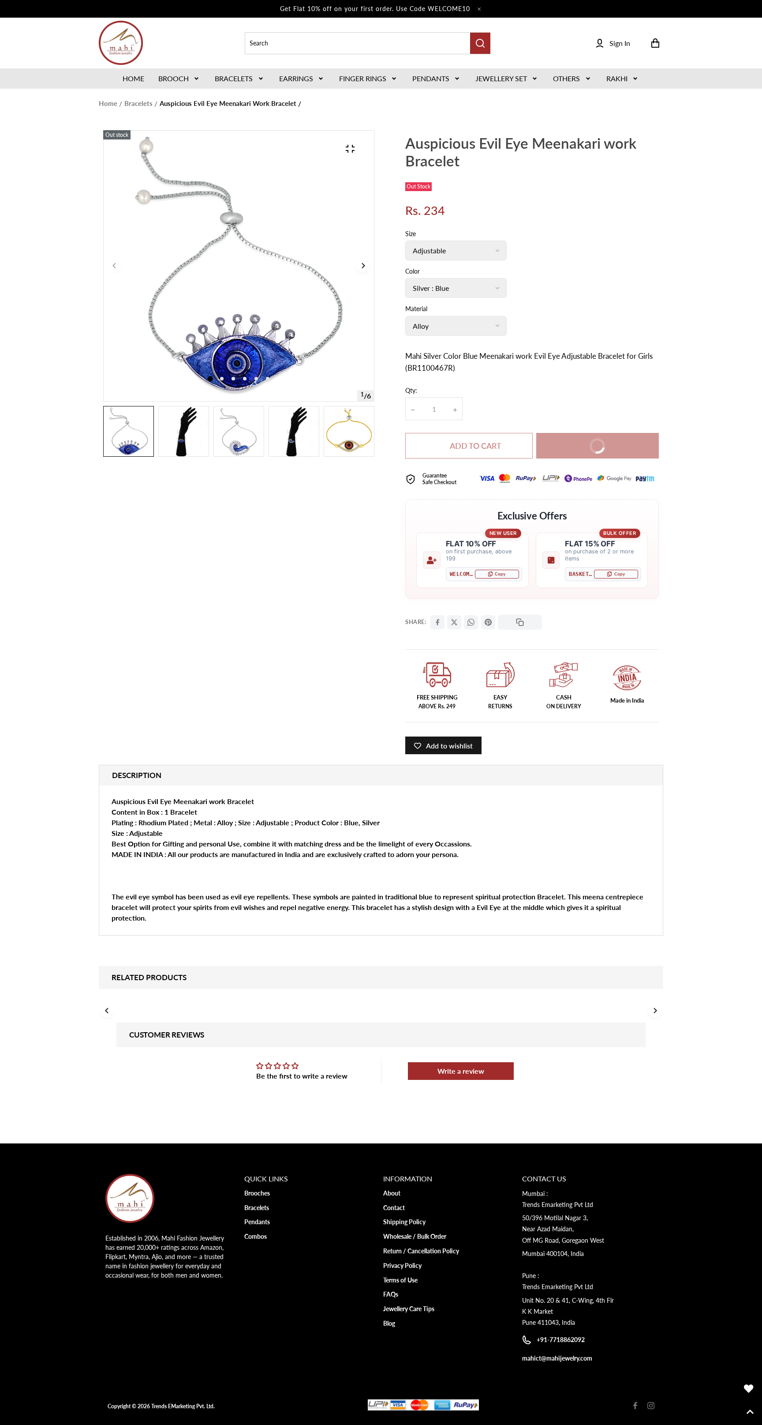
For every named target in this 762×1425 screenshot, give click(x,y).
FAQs (390, 1294)
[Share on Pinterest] (488, 622)
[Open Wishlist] (749, 1389)
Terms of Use (400, 1280)
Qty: (411, 390)
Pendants (430, 78)
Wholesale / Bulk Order (414, 1236)
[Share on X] (454, 622)
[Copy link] (520, 622)
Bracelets (234, 78)
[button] (179, 78)
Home (108, 103)
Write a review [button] (460, 1071)
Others (566, 78)
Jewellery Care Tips (408, 1308)
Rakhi (617, 78)
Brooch (173, 78)
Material (416, 308)
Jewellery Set (501, 78)
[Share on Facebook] (437, 622)
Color (412, 271)
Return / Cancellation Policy (421, 1251)
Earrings (296, 78)
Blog (389, 1323)
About (391, 1193)
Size (410, 233)
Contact (394, 1207)
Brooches (257, 1193)
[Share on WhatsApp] (471, 622)
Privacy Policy (402, 1265)
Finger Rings (362, 78)
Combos (255, 1236)
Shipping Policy (404, 1222)
